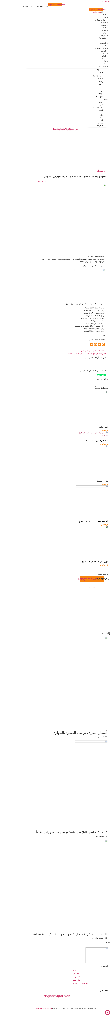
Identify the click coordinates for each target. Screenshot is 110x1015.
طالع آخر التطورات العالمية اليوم (95, 441)
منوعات (103, 64)
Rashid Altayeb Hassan (44, 1008)
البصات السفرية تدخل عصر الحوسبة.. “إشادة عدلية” (69, 934)
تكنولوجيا (102, 38)
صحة (104, 59)
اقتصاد (103, 51)
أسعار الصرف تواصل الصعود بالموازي (93, 522)
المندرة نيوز (106, 1)
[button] (67, 40)
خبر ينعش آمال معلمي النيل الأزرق (95, 562)
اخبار (104, 46)
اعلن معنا (92, 588)
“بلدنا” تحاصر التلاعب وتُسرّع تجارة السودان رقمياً (71, 832)
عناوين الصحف (102, 481)
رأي (104, 61)
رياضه (103, 53)
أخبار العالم (103, 427)
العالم (104, 56)
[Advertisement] (55, 149)
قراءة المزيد (104, 430)
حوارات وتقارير (100, 20)
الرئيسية (103, 43)
